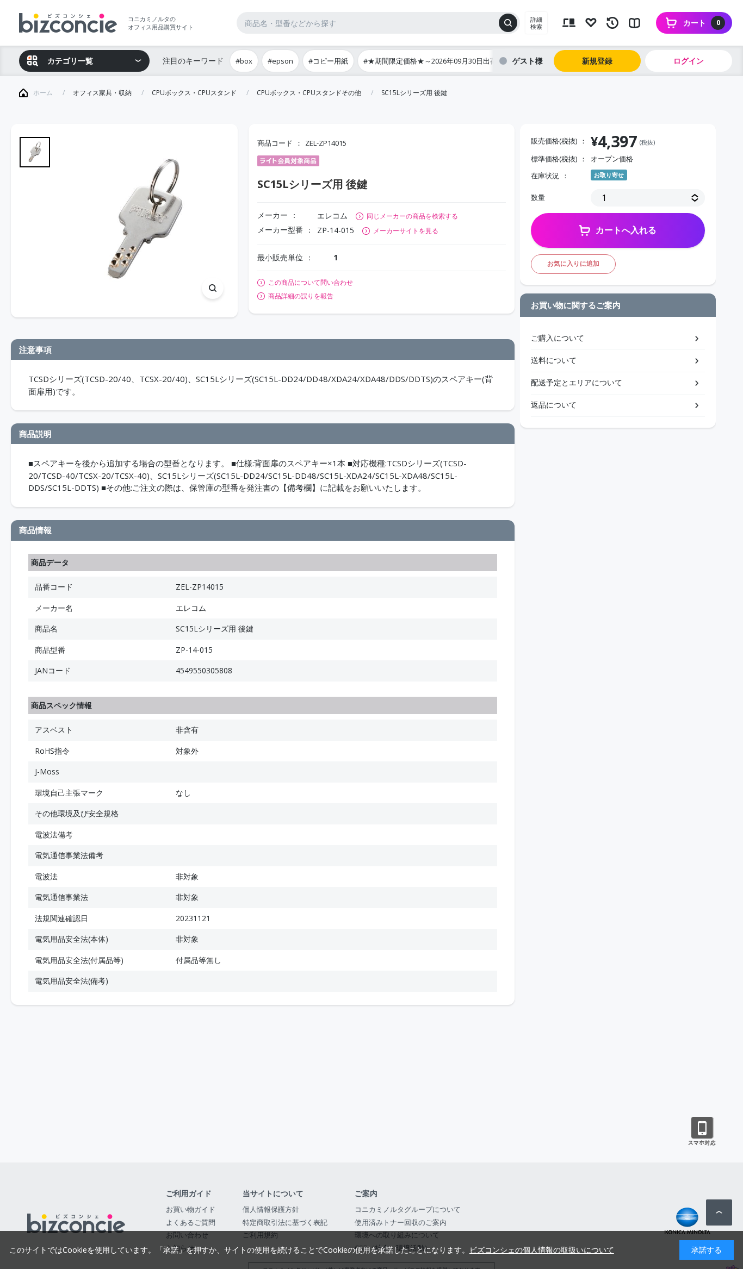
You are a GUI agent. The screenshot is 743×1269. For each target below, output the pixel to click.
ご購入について (557, 338)
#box (244, 61)
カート (701, 22)
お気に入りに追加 (573, 263)
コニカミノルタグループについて (408, 1209)
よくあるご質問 (190, 1222)
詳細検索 (536, 22)
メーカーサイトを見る (405, 230)
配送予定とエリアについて (576, 382)
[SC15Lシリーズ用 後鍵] (145, 221)
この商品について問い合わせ (310, 282)
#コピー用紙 (328, 61)
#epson (280, 61)
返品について (554, 404)
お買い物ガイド (190, 1209)
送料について (554, 360)
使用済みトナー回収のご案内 (401, 1222)
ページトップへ (719, 1212)
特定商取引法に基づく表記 (285, 1222)
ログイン (688, 60)
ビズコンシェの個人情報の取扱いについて (541, 1250)
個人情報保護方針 (271, 1209)
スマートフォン (702, 1131)
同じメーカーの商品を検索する (412, 216)
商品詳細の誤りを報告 (300, 296)
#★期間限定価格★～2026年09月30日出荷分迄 (437, 61)
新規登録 (597, 60)
